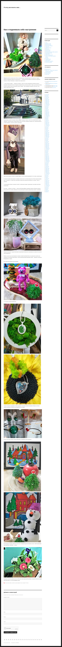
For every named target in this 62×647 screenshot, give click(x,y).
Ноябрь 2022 (47, 135)
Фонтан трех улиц (47, 73)
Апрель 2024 (47, 120)
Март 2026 (46, 98)
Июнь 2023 (46, 128)
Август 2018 (47, 186)
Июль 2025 (46, 106)
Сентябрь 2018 (47, 185)
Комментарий (7, 597)
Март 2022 (46, 142)
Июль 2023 (46, 127)
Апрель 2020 (47, 166)
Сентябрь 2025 (47, 104)
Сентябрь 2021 (47, 148)
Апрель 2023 (47, 130)
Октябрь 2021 (47, 147)
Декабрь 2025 (47, 101)
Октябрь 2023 (47, 124)
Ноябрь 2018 (47, 183)
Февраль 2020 (47, 168)
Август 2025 (47, 105)
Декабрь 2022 (47, 134)
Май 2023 (46, 129)
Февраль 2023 (47, 132)
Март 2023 (46, 131)
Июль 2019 (46, 175)
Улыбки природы (47, 60)
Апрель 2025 (47, 109)
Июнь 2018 (46, 188)
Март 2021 (46, 154)
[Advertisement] (31, 21)
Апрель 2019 (47, 178)
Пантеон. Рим (47, 74)
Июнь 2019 (46, 176)
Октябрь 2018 (47, 184)
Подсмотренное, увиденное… (49, 61)
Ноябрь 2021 (47, 146)
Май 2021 (46, 152)
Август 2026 (47, 94)
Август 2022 (47, 137)
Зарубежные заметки (48, 47)
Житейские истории (48, 43)
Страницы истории (48, 59)
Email (5, 616)
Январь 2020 (47, 169)
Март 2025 (46, 110)
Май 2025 (46, 108)
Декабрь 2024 (47, 112)
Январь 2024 (47, 123)
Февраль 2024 (47, 122)
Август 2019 (47, 174)
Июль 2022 (46, 138)
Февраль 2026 (47, 99)
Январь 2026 (47, 100)
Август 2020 (47, 162)
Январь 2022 (47, 144)
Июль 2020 (46, 163)
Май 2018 (46, 189)
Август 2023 (47, 126)
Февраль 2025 (47, 111)
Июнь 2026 (46, 96)
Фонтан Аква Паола (48, 72)
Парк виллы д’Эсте (48, 69)
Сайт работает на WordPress (15, 642)
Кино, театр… (47, 48)
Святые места (47, 46)
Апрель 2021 (47, 153)
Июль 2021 (46, 150)
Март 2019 (46, 179)
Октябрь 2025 (47, 103)
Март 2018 (46, 191)
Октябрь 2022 (47, 136)
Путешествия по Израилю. (49, 45)
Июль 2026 (46, 95)
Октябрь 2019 (47, 172)
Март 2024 (46, 121)
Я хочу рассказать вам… (12, 7)
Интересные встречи (48, 44)
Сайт (5, 621)
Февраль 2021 (47, 155)
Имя (4, 612)
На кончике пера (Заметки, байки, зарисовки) (51, 51)
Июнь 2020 (46, 164)
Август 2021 (47, 149)
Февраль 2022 (47, 143)
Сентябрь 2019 (47, 173)
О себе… (46, 42)
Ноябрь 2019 (47, 171)
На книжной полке (47, 49)
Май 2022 (46, 140)
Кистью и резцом (47, 50)
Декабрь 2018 (47, 182)
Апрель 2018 (47, 190)
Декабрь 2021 (47, 145)
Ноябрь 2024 (47, 113)
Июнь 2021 (46, 151)
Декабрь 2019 (47, 170)
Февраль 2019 (47, 180)
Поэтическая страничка (48, 62)
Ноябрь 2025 (47, 102)
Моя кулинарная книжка (48, 52)
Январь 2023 (47, 133)
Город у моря (55, 85)
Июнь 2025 (46, 107)
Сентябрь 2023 (47, 125)
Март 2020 (46, 167)
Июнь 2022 (46, 139)
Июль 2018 (46, 187)
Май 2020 (46, 165)
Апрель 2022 (47, 141)
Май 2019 (46, 177)
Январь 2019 (47, 181)
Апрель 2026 (47, 97)
